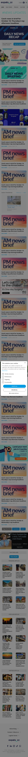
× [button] (24, 362)
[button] (14, 393)
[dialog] (14, 378)
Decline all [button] (14, 390)
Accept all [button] (14, 386)
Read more (4, 370)
